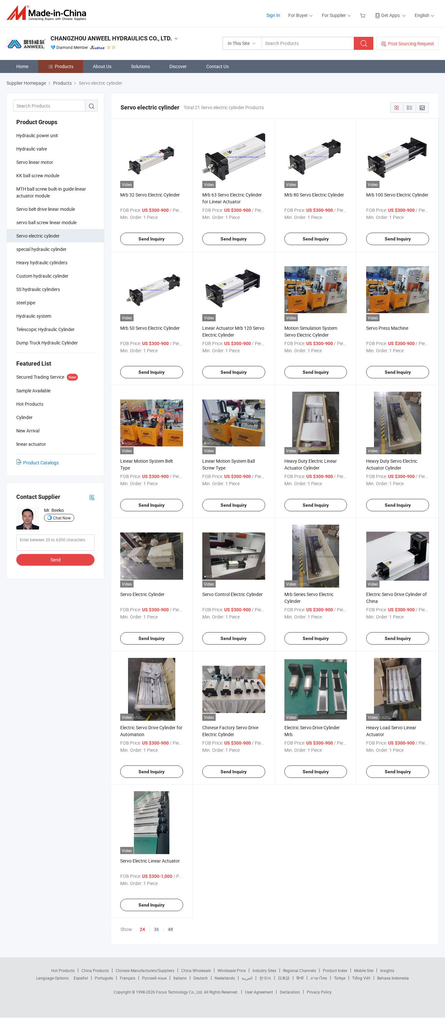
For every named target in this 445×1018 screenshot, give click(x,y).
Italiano (180, 978)
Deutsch (201, 978)
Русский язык (154, 978)
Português (104, 978)
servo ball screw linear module (46, 222)
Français (127, 978)
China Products (95, 970)
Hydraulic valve (31, 149)
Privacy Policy (319, 992)
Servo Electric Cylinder (142, 594)
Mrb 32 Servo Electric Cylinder (150, 195)
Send (55, 560)
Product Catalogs (41, 462)
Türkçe (339, 978)
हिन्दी (300, 978)
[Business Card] (91, 497)
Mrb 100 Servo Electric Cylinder (397, 195)
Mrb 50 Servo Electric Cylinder (150, 328)
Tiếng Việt (361, 978)
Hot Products (63, 970)
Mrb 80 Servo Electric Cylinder (314, 195)
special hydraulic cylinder (41, 249)
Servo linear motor (34, 162)
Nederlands (225, 978)
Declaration (290, 992)
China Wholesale (196, 970)
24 (142, 929)
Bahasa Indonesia (393, 978)
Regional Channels (299, 970)
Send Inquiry (151, 238)
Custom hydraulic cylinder (42, 276)
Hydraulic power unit (37, 135)
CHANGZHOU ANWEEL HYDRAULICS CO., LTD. (111, 38)
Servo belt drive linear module (45, 209)
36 (156, 929)
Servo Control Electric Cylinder (232, 594)
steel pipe (25, 302)
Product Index (335, 970)
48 (170, 929)
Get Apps (390, 15)
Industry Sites (264, 970)
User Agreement (259, 992)
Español (81, 978)
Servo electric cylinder (38, 236)
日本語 (284, 978)
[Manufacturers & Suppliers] (48, 13)
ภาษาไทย (318, 978)
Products (64, 66)
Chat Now (62, 517)
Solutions (140, 66)
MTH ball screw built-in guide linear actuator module (51, 192)
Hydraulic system (33, 316)
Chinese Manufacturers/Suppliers (145, 970)
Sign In (273, 15)
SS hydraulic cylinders (38, 289)
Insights (387, 970)
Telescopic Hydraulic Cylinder (45, 329)
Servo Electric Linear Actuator (150, 861)
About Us (102, 66)
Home (22, 66)
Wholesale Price (232, 970)
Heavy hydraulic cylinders (41, 262)
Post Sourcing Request (411, 43)
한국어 (265, 978)
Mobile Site (363, 970)
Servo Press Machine (387, 328)
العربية (247, 978)
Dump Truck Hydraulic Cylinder (47, 343)
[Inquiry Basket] (363, 15)
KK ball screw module (37, 175)
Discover (178, 66)
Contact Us (217, 66)
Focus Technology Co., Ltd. (180, 992)
